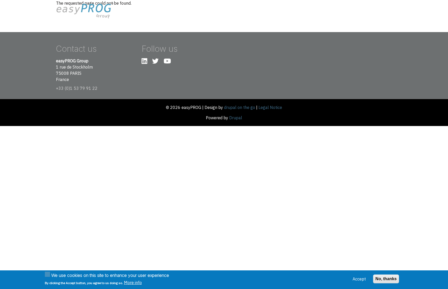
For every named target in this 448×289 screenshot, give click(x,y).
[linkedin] (144, 61)
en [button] (383, 10)
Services (342, 10)
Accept (359, 278)
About (323, 10)
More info (133, 282)
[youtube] (167, 61)
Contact (363, 10)
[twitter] (155, 61)
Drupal (235, 117)
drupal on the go (239, 107)
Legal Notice (270, 107)
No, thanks (386, 279)
